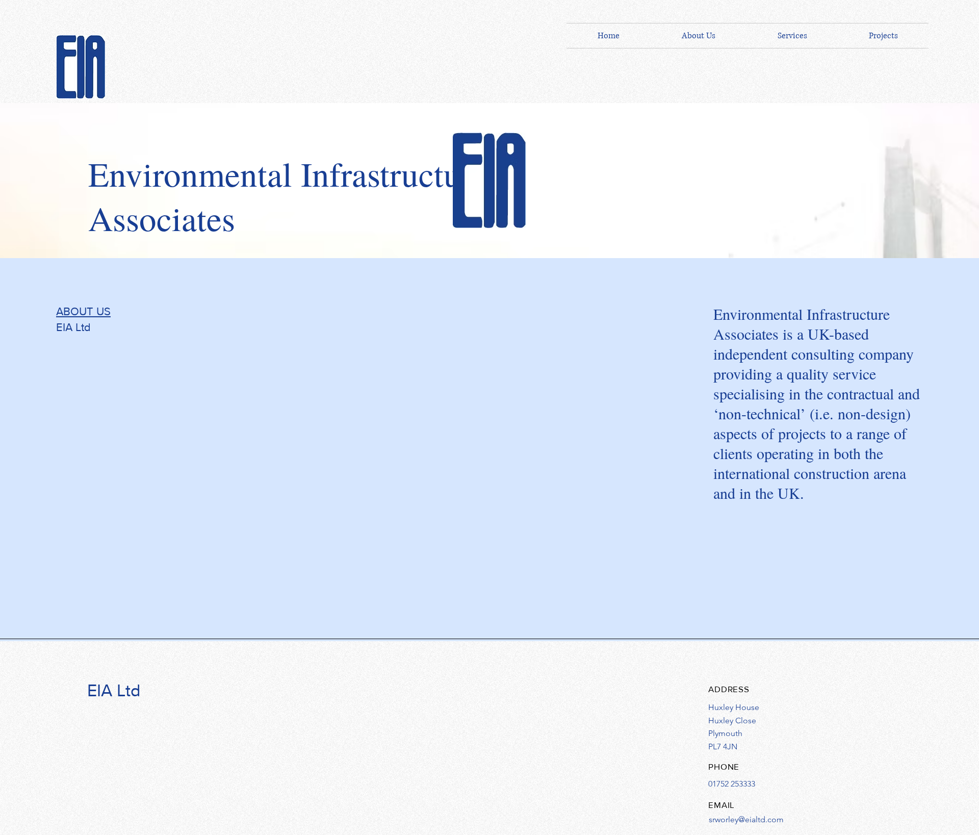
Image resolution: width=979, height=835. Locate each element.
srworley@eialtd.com (746, 819)
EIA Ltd (114, 690)
